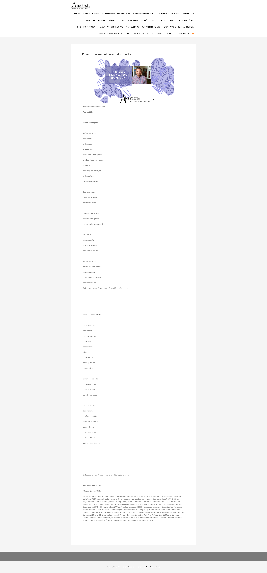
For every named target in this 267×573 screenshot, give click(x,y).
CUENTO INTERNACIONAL (144, 14)
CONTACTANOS (182, 34)
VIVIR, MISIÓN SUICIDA (85, 27)
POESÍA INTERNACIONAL (169, 14)
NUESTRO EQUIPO (91, 14)
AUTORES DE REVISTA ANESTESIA (116, 14)
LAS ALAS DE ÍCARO (186, 20)
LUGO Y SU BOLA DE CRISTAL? (140, 34)
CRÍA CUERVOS (132, 27)
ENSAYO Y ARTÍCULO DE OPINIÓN (123, 20)
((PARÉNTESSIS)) (148, 20)
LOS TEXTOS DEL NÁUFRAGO (111, 34)
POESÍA (170, 34)
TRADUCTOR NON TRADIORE (110, 27)
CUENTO (159, 34)
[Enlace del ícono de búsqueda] (193, 34)
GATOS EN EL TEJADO (151, 27)
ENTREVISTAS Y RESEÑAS (95, 20)
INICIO (77, 14)
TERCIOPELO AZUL (166, 20)
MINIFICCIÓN (188, 14)
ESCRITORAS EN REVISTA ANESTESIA (179, 27)
